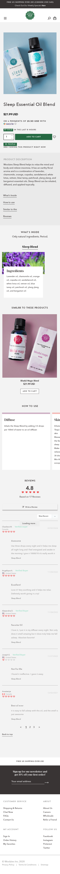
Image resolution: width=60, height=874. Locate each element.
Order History (9, 840)
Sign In (6, 836)
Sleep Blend (16, 558)
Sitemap (44, 865)
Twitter (46, 848)
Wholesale (48, 816)
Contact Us (8, 820)
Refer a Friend (50, 820)
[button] (30, 122)
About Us (47, 808)
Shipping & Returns (12, 808)
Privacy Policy (8, 865)
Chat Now (8, 812)
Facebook (48, 836)
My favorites (9, 844)
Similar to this (10, 209)
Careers (47, 812)
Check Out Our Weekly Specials (30, 6)
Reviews (7, 216)
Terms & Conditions (27, 865)
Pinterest (47, 844)
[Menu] (5, 18)
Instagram (48, 840)
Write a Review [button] (31, 507)
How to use (9, 202)
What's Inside (10, 196)
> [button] (39, 727)
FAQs (6, 816)
